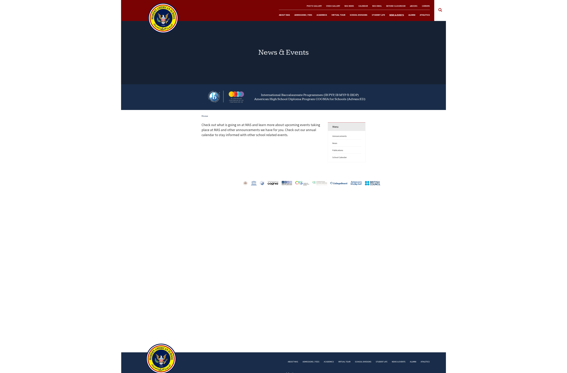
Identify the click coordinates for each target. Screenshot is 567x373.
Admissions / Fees (303, 15)
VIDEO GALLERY (333, 6)
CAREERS (426, 6)
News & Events (396, 15)
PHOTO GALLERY (314, 6)
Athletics (425, 15)
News (334, 143)
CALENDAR (363, 6)
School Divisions (358, 15)
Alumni (411, 15)
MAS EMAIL (377, 6)
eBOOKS (413, 6)
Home (205, 116)
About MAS (284, 15)
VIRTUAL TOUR (338, 15)
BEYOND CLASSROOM (395, 6)
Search (440, 10)
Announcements (339, 136)
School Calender (339, 157)
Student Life (378, 15)
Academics (322, 15)
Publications (337, 150)
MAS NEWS (349, 6)
